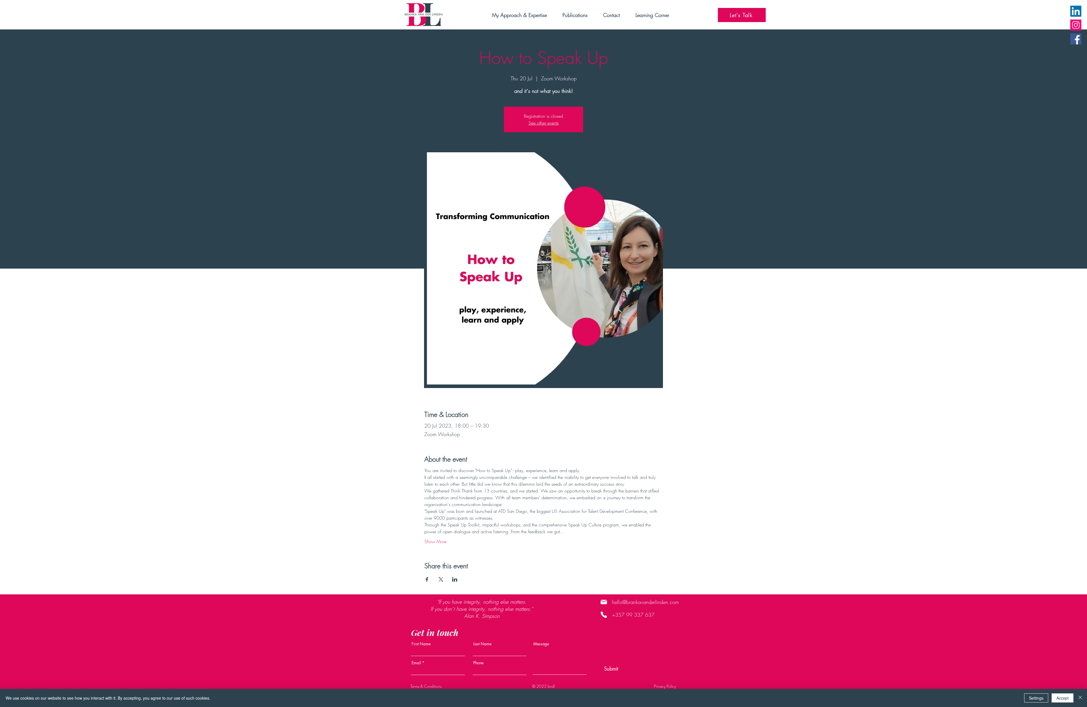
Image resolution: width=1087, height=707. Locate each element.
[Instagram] (1075, 25)
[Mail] (603, 602)
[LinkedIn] (1075, 11)
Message (541, 644)
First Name (421, 644)
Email (416, 663)
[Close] (1080, 697)
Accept (1062, 698)
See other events (543, 123)
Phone (478, 663)
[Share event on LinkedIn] (454, 579)
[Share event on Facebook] (427, 579)
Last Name (482, 644)
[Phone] (603, 614)
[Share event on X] (441, 579)
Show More (435, 541)
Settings (1036, 698)
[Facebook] (1075, 38)
